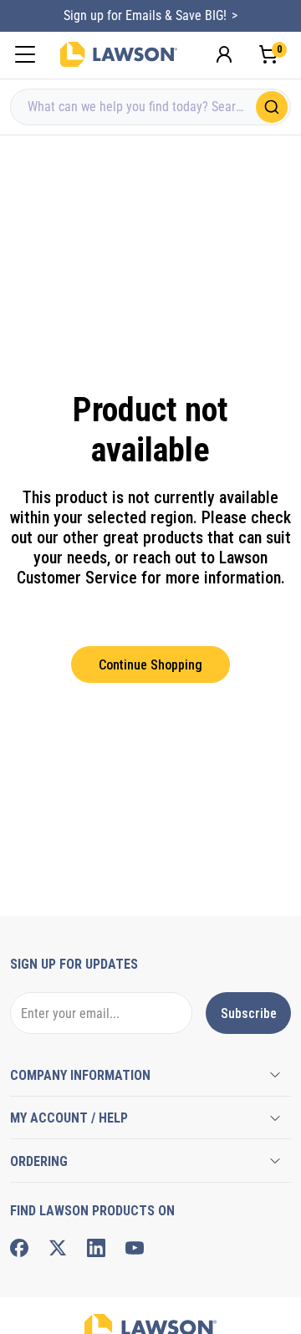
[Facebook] (19, 1248)
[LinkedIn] (96, 1248)
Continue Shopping (150, 665)
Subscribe (249, 1013)
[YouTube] (134, 1248)
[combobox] (150, 107)
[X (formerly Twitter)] (57, 1248)
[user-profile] (224, 54)
